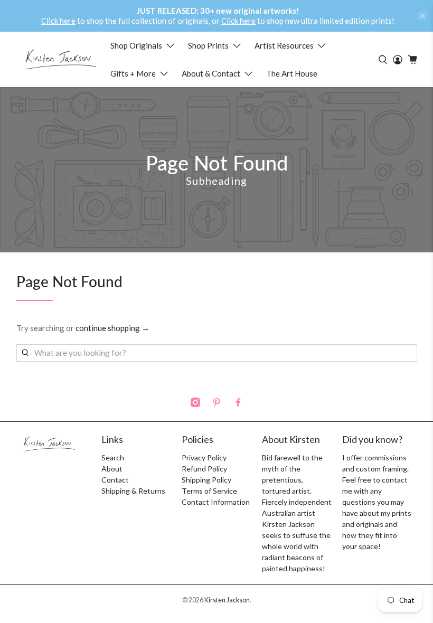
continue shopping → (112, 328)
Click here (58, 20)
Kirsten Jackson (227, 600)
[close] (422, 16)
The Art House (291, 73)
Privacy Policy (204, 457)
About (112, 468)
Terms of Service (209, 490)
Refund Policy (204, 468)
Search (112, 457)
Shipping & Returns (133, 490)
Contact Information (216, 501)
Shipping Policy (206, 479)
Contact (115, 479)
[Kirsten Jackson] (60, 59)
